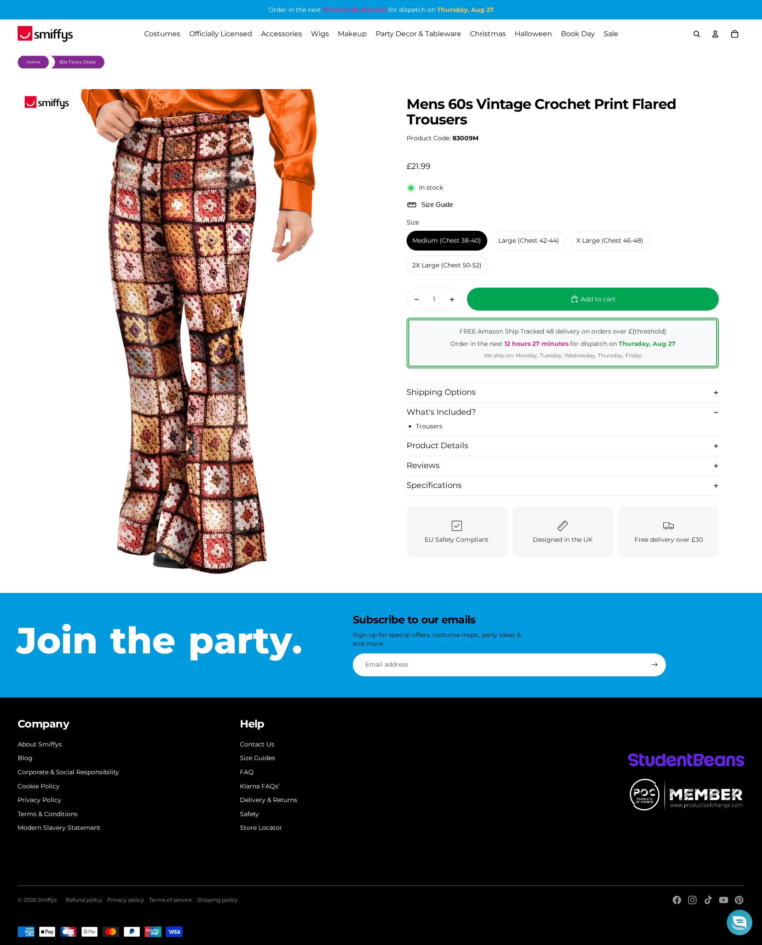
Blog (25, 758)
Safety (249, 814)
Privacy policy (125, 899)
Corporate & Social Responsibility (68, 772)
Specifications (434, 485)
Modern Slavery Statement (59, 828)
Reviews (423, 465)
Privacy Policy (39, 800)
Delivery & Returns (268, 800)
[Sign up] (655, 665)
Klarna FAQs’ (260, 786)
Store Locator (261, 828)
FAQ (247, 772)
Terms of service (170, 899)
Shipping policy (217, 899)
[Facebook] (677, 900)
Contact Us (257, 744)
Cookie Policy (39, 786)
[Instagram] (692, 900)
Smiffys (47, 899)
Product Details (437, 445)
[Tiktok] (708, 900)
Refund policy (84, 899)
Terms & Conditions (48, 814)
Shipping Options (441, 392)
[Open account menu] (715, 34)
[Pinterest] (739, 900)
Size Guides (257, 758)
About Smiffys (40, 744)
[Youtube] (723, 900)
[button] (739, 922)
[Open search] (696, 34)
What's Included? (441, 412)
